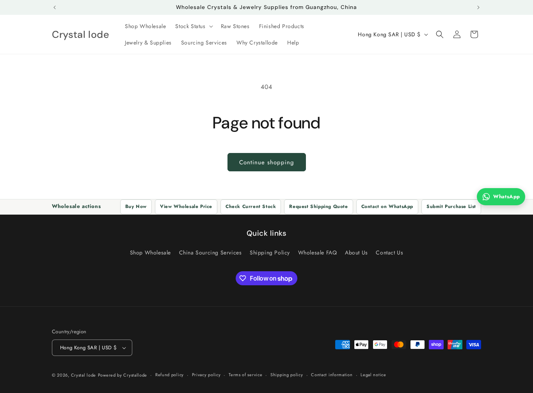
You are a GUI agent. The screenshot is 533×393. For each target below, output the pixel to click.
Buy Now (136, 206)
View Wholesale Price (186, 206)
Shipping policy (286, 375)
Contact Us (389, 252)
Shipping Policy (270, 252)
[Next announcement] (478, 7)
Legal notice (373, 375)
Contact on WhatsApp (387, 206)
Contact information (331, 375)
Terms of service (245, 375)
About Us (356, 252)
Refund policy (169, 375)
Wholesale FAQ (317, 252)
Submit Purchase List (451, 206)
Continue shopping (266, 162)
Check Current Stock (251, 206)
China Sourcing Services (210, 252)
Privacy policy (206, 375)
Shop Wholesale (150, 252)
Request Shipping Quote (318, 206)
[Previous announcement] (54, 7)
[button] (193, 26)
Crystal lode (83, 375)
